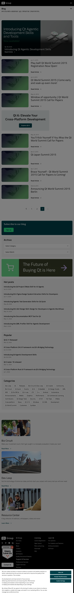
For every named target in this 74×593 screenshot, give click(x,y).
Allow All (60, 572)
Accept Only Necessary (60, 577)
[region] (36, 581)
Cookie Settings (60, 581)
